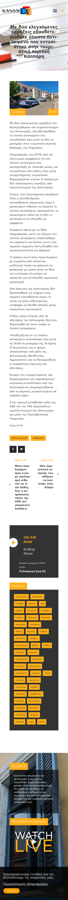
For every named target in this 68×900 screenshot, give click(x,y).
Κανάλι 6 (31, 610)
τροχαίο (20, 722)
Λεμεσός (45, 617)
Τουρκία (31, 631)
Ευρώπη (32, 604)
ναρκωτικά (33, 680)
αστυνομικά (19, 438)
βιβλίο (35, 645)
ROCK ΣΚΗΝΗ (21, 597)
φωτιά (42, 722)
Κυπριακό (45, 610)
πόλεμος (34, 708)
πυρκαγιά (20, 708)
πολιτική (20, 701)
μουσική (20, 680)
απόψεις (34, 638)
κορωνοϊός (34, 666)
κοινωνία (20, 666)
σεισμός (34, 715)
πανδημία (20, 694)
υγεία (31, 722)
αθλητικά (20, 638)
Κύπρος (19, 617)
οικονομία (21, 687)
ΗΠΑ (42, 604)
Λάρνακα (32, 617)
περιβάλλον (36, 694)
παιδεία (34, 687)
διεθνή (46, 645)
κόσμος (36, 673)
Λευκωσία (20, 624)
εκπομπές (37, 659)
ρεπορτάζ (20, 715)
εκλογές (33, 652)
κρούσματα (21, 673)
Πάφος (19, 631)
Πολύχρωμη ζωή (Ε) (32, 571)
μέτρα (47, 673)
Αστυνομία (37, 597)
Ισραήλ (19, 610)
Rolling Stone (29, 551)
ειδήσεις (38, 438)
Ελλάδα (19, 604)
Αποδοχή (11, 891)
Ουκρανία (35, 624)
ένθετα (43, 631)
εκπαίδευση (22, 659)
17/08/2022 (17, 112)
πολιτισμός (34, 701)
